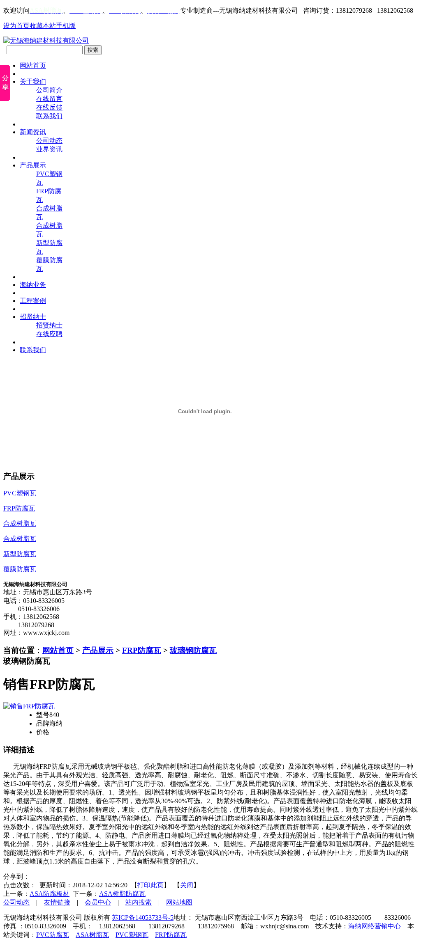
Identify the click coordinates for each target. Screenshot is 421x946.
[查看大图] (29, 706)
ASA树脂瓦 (92, 934)
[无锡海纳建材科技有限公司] (46, 40)
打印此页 (150, 885)
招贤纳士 (49, 325)
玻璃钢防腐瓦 (193, 650)
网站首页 (58, 650)
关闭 (186, 885)
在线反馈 (49, 107)
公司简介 (49, 90)
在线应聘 (49, 333)
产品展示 (97, 650)
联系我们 (49, 115)
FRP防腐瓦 (141, 650)
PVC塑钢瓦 (132, 934)
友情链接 (57, 902)
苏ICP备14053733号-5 (142, 917)
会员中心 (98, 902)
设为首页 (16, 25)
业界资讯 (49, 149)
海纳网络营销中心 (374, 926)
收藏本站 (43, 25)
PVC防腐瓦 (52, 934)
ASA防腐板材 (49, 893)
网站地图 (179, 902)
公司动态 (49, 140)
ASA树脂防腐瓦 (122, 893)
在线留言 (49, 98)
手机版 (66, 25)
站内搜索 (138, 902)
